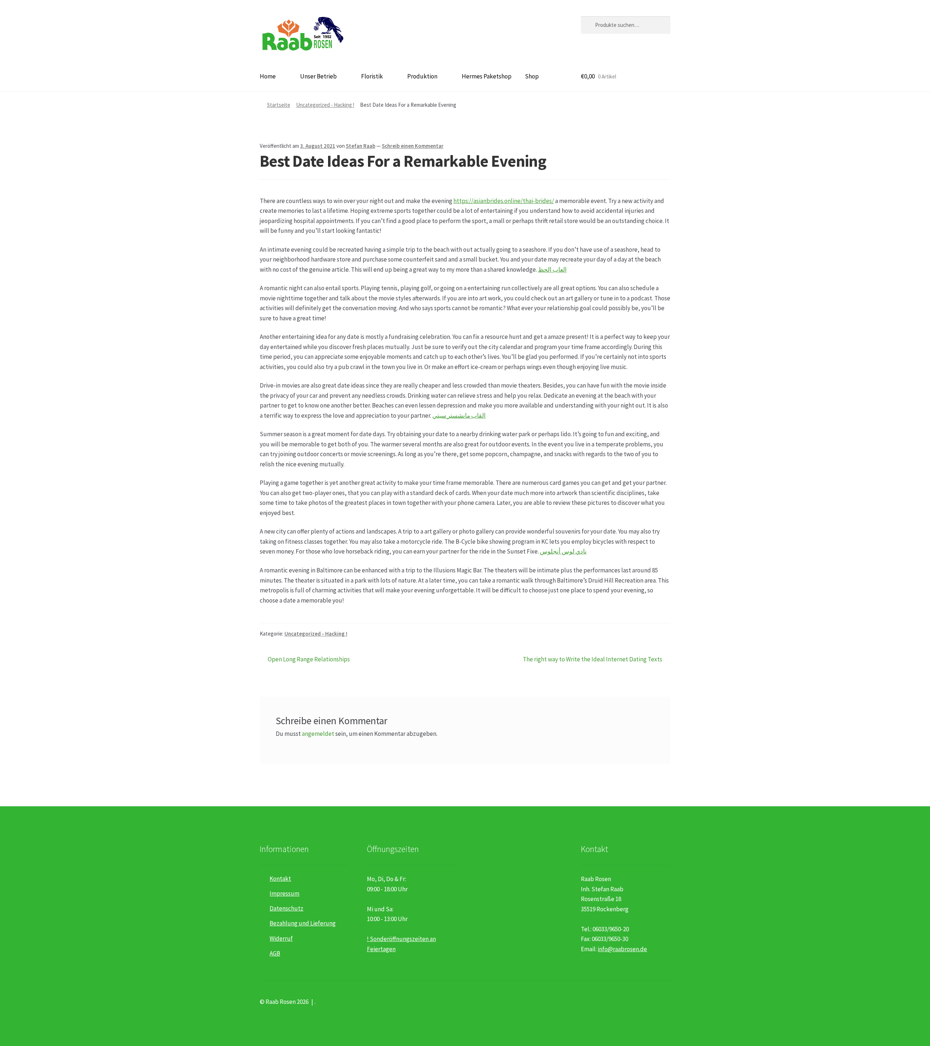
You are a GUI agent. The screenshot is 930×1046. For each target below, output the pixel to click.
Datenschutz (286, 908)
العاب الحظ (552, 269)
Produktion (422, 76)
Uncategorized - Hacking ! (325, 104)
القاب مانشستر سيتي (459, 415)
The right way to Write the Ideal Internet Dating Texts (592, 660)
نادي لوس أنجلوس (563, 551)
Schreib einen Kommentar (413, 145)
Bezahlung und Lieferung (303, 923)
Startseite (278, 104)
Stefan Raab (360, 145)
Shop (532, 76)
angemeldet (318, 734)
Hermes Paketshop (487, 76)
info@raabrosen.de (622, 949)
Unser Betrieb (318, 76)
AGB (275, 953)
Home (268, 76)
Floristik (372, 76)
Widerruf (281, 938)
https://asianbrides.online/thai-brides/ (503, 201)
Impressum (284, 893)
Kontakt (280, 879)
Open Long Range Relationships (308, 660)
